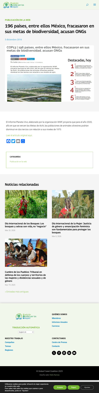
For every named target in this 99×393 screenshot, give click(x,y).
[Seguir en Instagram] (64, 353)
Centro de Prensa (59, 342)
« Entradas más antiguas (16, 291)
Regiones (9, 350)
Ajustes (87, 387)
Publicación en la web (17, 20)
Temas (8, 346)
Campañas (9, 342)
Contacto (56, 346)
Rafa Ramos (55, 375)
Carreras (56, 326)
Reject (73, 387)
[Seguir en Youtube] (74, 353)
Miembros (56, 318)
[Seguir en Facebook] (59, 353)
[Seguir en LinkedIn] (69, 353)
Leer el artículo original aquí (19, 135)
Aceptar (60, 387)
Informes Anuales (59, 322)
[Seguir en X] (54, 353)
